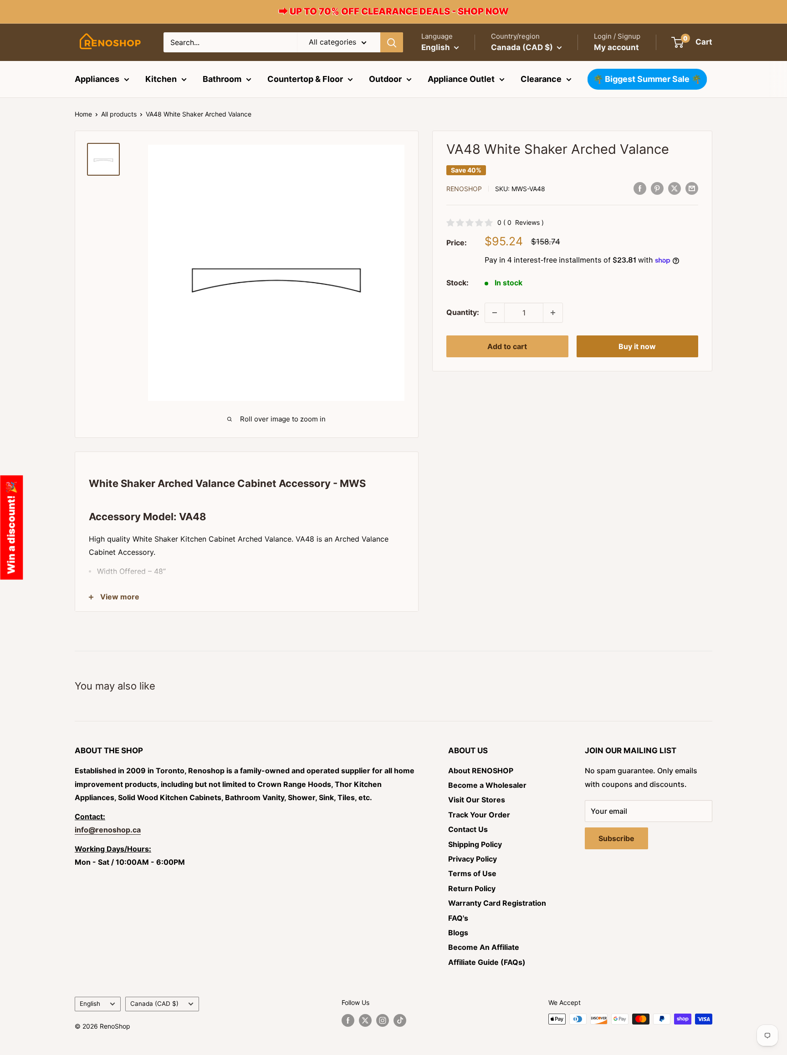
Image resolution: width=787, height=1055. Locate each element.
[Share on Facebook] (640, 188)
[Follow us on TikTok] (400, 1020)
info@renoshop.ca (108, 829)
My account (616, 47)
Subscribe (616, 838)
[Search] (391, 42)
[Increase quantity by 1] (552, 312)
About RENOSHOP (480, 770)
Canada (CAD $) (154, 1003)
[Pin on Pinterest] (657, 188)
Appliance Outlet (461, 79)
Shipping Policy (475, 844)
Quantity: (462, 312)
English (90, 1003)
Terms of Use (472, 873)
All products (119, 114)
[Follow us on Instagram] (382, 1020)
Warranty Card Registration (497, 903)
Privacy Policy (472, 858)
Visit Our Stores (476, 799)
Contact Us (468, 829)
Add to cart (507, 346)
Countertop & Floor (305, 79)
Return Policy (472, 888)
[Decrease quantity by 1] (494, 312)
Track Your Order (479, 814)
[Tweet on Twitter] (674, 188)
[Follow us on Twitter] (365, 1020)
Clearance (541, 79)
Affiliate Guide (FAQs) (487, 962)
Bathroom (222, 79)
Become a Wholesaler (487, 785)
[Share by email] (691, 188)
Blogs (458, 932)
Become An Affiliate (483, 947)
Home (83, 114)
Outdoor (385, 79)
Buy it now (637, 346)
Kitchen (161, 79)
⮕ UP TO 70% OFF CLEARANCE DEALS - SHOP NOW (394, 11)
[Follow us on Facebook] (348, 1020)
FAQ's (458, 918)
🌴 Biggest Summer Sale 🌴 (647, 79)
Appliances (97, 79)
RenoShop (464, 189)
